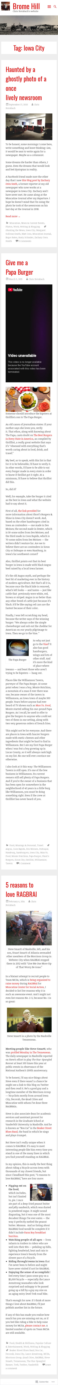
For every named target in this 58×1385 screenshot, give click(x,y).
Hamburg (10, 852)
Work (16, 226)
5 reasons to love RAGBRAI (21, 889)
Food (12, 845)
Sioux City (20, 859)
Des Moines (32, 848)
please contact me (35, 1325)
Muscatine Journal (42, 233)
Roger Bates (11, 237)
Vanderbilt (33, 1364)
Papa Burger (35, 856)
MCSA (46, 1353)
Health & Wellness (24, 1343)
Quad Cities (28, 1357)
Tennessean (20, 1361)
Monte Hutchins (20, 856)
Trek (16, 1364)
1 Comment (24, 863)
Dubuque (43, 848)
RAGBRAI (33, 983)
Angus (9, 848)
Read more (13, 216)
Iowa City (30, 230)
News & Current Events (32, 223)
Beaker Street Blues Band (22, 1350)
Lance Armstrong (33, 1353)
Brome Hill (26, 6)
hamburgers (22, 852)
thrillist (30, 859)
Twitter (23, 1364)
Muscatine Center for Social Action (25, 987)
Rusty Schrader (25, 237)
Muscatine (15, 223)
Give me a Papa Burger (19, 267)
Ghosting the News (15, 230)
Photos (9, 226)
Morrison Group (14, 1357)
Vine (45, 644)
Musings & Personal (25, 845)
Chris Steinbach (36, 279)
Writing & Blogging (30, 226)
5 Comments (25, 241)
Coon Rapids (19, 848)
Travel (40, 845)
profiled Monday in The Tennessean (30, 1052)
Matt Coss (26, 233)
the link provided (27, 510)
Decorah (10, 1353)
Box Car (39, 1350)
